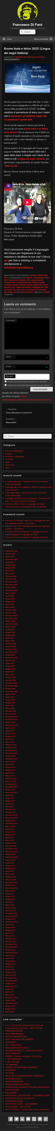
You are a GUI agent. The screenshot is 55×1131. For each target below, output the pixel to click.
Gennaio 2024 (10, 579)
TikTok (46, 1119)
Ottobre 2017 (10, 789)
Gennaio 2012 (10, 975)
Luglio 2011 (9, 989)
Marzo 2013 (9, 935)
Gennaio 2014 (10, 910)
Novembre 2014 (11, 882)
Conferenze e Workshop (14, 456)
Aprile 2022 (9, 638)
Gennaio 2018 (10, 781)
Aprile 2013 (9, 933)
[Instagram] (34, 1119)
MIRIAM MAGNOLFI (13, 1078)
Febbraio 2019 (10, 744)
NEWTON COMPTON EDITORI (17, 1084)
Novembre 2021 (11, 652)
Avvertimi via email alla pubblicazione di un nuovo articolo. (28, 385)
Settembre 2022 (11, 624)
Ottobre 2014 (10, 885)
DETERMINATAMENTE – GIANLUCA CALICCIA (24, 1050)
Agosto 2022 (10, 626)
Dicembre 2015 (11, 848)
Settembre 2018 (11, 758)
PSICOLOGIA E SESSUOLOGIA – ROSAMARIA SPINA (27, 1095)
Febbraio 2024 (10, 576)
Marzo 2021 (9, 674)
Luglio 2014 (9, 893)
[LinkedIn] (22, 1119)
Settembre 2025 (11, 551)
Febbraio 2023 (10, 610)
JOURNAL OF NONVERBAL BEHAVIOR (21, 1067)
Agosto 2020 (10, 694)
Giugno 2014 (10, 896)
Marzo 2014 (9, 905)
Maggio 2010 (10, 1008)
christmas (22, 280)
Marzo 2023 (9, 607)
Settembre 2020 (11, 691)
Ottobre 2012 (10, 950)
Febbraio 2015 (10, 876)
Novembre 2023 (11, 584)
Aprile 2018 (9, 773)
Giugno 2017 (10, 798)
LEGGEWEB (10, 1070)
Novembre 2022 (11, 618)
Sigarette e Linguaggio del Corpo (35, 531)
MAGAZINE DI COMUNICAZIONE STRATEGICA (24, 1075)
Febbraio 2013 (10, 938)
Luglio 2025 (9, 556)
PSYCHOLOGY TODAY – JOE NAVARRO (21, 1104)
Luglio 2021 (9, 663)
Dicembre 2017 (11, 784)
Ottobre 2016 (10, 820)
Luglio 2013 (9, 924)
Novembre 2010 (11, 997)
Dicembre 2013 (11, 913)
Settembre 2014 (11, 888)
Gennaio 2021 (10, 680)
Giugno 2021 (10, 666)
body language (38, 277)
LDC (13, 287)
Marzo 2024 (9, 573)
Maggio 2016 (10, 834)
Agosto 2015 (10, 860)
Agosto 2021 (10, 660)
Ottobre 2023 (10, 587)
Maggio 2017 (10, 801)
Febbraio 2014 (10, 907)
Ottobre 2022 (10, 621)
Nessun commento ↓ (12, 59)
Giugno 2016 (10, 832)
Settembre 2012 (11, 952)
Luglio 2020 (9, 697)
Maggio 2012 (10, 964)
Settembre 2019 (11, 725)
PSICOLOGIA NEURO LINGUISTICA (19, 1098)
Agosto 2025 (10, 553)
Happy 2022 (37, 285)
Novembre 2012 (11, 947)
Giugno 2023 (10, 598)
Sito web (9, 376)
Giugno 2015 (10, 865)
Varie (6, 277)
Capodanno (13, 280)
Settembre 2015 (11, 857)
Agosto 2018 (10, 761)
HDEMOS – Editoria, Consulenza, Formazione (23, 1056)
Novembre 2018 (11, 753)
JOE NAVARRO (11, 1064)
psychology (8, 292)
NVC (36, 289)
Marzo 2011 (9, 994)
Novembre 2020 (11, 685)
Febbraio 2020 (10, 711)
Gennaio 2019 (10, 747)
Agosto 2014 (10, 890)
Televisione (9, 465)
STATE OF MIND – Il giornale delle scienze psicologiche (27, 1109)
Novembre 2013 (11, 916)
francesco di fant (25, 285)
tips (15, 292)
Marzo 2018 (9, 775)
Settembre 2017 (11, 792)
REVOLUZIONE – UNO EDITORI (18, 1106)
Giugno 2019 (10, 733)
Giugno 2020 (10, 699)
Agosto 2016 (10, 826)
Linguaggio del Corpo (40, 287)
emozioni (15, 285)
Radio (7, 462)
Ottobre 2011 (10, 983)
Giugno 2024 (10, 565)
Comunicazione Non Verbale (27, 282)
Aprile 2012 (9, 966)
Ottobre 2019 (10, 722)
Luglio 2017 (9, 795)
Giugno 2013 (10, 927)
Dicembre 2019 (11, 716)
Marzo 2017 (9, 806)
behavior (29, 277)
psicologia (42, 289)
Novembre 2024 (11, 559)
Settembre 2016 (11, 823)
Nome (8, 356)
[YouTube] (28, 1119)
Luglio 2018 (9, 764)
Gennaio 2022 (10, 646)
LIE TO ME (9, 1073)
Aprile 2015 (9, 871)
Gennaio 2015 (10, 879)
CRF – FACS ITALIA (13, 1045)
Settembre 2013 (11, 921)
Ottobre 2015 (10, 854)
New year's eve (19, 289)
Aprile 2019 (9, 739)
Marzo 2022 (9, 641)
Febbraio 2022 (10, 643)
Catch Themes (34, 1127)
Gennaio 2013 (10, 941)
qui (6, 260)
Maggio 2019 (10, 736)
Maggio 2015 (10, 868)
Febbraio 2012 (10, 972)
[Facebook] (10, 1119)
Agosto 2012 (10, 955)
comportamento (37, 280)
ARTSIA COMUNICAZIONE (16, 1036)
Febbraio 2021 (10, 677)
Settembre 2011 (11, 986)
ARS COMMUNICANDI (14, 1033)
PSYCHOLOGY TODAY (14, 1101)
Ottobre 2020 (10, 688)
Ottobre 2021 (10, 655)
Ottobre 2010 (10, 1000)
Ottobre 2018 (10, 756)
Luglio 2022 (9, 629)
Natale (9, 289)
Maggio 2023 (10, 601)
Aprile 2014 (9, 902)
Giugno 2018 (10, 767)
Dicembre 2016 (11, 815)
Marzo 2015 (9, 874)
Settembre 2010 (11, 1003)
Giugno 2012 (10, 961)
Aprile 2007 (9, 1011)
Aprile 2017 (9, 803)
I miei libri (9, 459)
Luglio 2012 (9, 958)
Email (8, 366)
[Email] (40, 1119)
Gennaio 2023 (10, 612)
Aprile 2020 (9, 705)
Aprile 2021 (9, 671)
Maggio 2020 (10, 702)
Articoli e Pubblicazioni (39, 275)
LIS (5, 289)
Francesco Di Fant (27, 24)
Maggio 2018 (10, 770)
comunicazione (9, 282)
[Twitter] (16, 1119)
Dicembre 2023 (11, 581)
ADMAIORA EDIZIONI (14, 1031)
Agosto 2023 (10, 593)
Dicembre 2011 (11, 978)
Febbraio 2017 (10, 809)
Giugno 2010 (10, 1006)
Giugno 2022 (10, 632)
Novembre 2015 (11, 851)
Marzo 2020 (9, 708)
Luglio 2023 (9, 596)
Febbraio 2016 (10, 843)
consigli (41, 282)
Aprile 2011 (9, 992)
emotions (7, 285)
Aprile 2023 (9, 604)
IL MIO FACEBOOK (13, 1059)
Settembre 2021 (11, 657)
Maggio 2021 (10, 669)
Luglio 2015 (9, 862)
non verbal (29, 289)
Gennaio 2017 (10, 812)
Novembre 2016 (11, 818)
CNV (28, 280)
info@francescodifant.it (18, 267)
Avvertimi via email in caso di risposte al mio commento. (27, 381)
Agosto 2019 (10, 728)
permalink (46, 292)
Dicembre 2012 (11, 944)
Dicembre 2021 (11, 649)
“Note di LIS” (11, 165)
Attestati (8, 453)
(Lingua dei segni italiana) (31, 158)
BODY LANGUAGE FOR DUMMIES (19, 1039)
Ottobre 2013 (10, 919)
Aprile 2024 (9, 570)
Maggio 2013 (10, 930)
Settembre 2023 (11, 590)
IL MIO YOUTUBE (12, 1061)
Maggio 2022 (10, 635)
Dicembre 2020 (11, 683)
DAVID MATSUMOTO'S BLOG (17, 1047)
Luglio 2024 (9, 562)
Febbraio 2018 (10, 778)
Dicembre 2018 (11, 750)
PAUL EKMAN (11, 1092)
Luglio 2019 (9, 730)
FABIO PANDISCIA (12, 1053)
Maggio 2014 (10, 899)
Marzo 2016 (9, 840)
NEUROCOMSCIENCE (14, 1081)
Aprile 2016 (9, 837)
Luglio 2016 (9, 829)
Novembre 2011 (11, 980)
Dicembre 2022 (11, 615)
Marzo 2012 (9, 969)
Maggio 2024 (10, 567)
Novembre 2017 (11, 787)
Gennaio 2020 (10, 713)
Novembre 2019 (11, 719)
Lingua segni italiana (23, 287)
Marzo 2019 (9, 742)
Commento (11, 320)
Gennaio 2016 (10, 846)
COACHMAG (10, 1042)
